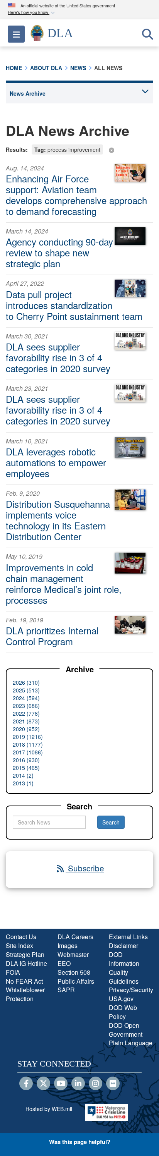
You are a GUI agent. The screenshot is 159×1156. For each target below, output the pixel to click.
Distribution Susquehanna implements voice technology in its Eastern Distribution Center (58, 520)
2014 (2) (23, 775)
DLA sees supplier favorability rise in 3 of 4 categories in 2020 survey (58, 357)
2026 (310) (26, 682)
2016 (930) (26, 760)
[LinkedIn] (78, 1084)
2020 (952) (26, 729)
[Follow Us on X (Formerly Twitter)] (43, 1084)
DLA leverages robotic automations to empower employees (56, 462)
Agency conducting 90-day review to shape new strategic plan (59, 252)
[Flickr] (113, 1084)
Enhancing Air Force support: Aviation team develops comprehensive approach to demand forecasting (76, 195)
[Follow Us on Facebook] (26, 1084)
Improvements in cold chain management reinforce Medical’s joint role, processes (64, 583)
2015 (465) (26, 767)
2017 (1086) (28, 752)
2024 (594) (26, 698)
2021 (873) (26, 721)
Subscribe (85, 868)
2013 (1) (23, 783)
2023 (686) (26, 705)
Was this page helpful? (79, 1141)
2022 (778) (26, 713)
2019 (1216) (28, 736)
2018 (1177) (28, 744)
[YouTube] (61, 1084)
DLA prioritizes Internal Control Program (52, 636)
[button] (32, 12)
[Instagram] (95, 1084)
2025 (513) (26, 690)
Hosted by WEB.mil (48, 1109)
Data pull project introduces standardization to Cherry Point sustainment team (74, 305)
